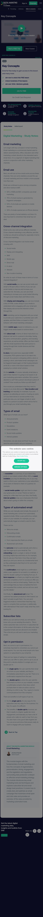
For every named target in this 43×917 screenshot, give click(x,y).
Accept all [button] (21, 461)
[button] (21, 467)
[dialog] (21, 458)
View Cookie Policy (22, 456)
